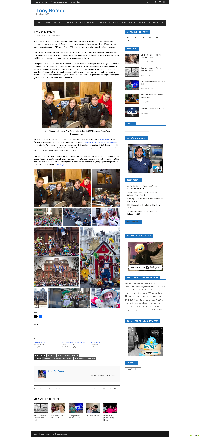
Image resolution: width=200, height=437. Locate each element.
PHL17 (158, 300)
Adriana (146, 283)
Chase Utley (137, 290)
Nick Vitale (134, 296)
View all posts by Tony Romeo (104, 375)
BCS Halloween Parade (158, 283)
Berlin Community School (139, 286)
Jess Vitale (155, 293)
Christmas (154, 290)
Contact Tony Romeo (108, 23)
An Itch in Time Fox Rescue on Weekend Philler (152, 56)
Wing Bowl (96, 142)
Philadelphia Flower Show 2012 (105, 389)
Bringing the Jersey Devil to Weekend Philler (40, 418)
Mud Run (87, 142)
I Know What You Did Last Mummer (74, 342)
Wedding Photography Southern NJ (141, 310)
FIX (137, 293)
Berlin (127, 287)
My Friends (51, 355)
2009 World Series (138, 283)
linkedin (162, 292)
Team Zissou (104, 139)
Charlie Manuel (129, 290)
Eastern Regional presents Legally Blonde (109, 418)
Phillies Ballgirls (139, 300)
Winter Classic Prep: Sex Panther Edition (53, 389)
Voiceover (152, 307)
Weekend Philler (156, 310)
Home (38, 23)
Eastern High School (130, 293)
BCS (150, 283)
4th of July (128, 283)
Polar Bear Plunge (108, 142)
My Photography (64, 355)
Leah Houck (47, 358)
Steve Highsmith (62, 164)
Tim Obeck (158, 303)
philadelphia (67, 358)
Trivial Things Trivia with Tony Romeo (140, 23)
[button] (63, 188)
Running (131, 303)
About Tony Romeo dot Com (80, 23)
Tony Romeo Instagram (60, 2)
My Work (75, 355)
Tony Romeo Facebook (42, 2)
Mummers (57, 358)
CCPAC (163, 287)
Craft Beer (159, 290)
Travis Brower (146, 307)
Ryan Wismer (79, 358)
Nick (127, 296)
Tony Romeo (51, 10)
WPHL (126, 313)
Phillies (129, 299)
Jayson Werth (142, 293)
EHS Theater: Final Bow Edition (139, 205)
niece (140, 296)
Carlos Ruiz (157, 287)
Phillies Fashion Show (149, 300)
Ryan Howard (139, 303)
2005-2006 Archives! (93, 416)
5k (132, 283)
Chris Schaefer (146, 290)
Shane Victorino (152, 303)
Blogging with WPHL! (41, 342)
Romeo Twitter (75, 2)
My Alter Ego (133, 222)
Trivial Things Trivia (54, 23)
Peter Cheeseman (148, 296)
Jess (148, 292)
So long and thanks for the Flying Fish (142, 211)
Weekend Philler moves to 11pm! (153, 108)
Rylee (145, 303)
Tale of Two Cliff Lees (98, 342)
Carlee (152, 287)
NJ (143, 297)
